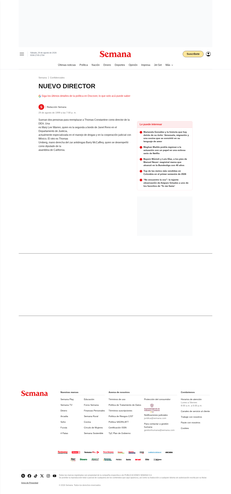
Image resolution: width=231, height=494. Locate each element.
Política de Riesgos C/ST (121, 416)
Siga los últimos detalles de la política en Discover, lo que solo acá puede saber (86, 96)
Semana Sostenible (93, 433)
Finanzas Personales (94, 410)
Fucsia (63, 427)
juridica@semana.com (155, 418)
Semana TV (66, 405)
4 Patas (64, 433)
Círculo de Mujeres (93, 427)
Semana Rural (91, 416)
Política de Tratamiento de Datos (125, 405)
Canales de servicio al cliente (195, 411)
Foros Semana (91, 405)
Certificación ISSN (117, 427)
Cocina (87, 422)
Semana (42, 77)
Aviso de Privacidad (33, 483)
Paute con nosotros (190, 422)
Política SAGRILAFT (119, 422)
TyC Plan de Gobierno (120, 433)
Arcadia (64, 416)
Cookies (185, 428)
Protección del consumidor (157, 399)
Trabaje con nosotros (191, 417)
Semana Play (67, 399)
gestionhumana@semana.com (159, 430)
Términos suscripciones (120, 410)
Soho (63, 422)
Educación (89, 399)
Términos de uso (117, 399)
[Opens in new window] (29, 476)
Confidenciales (57, 77)
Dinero (63, 410)
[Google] (23, 476)
